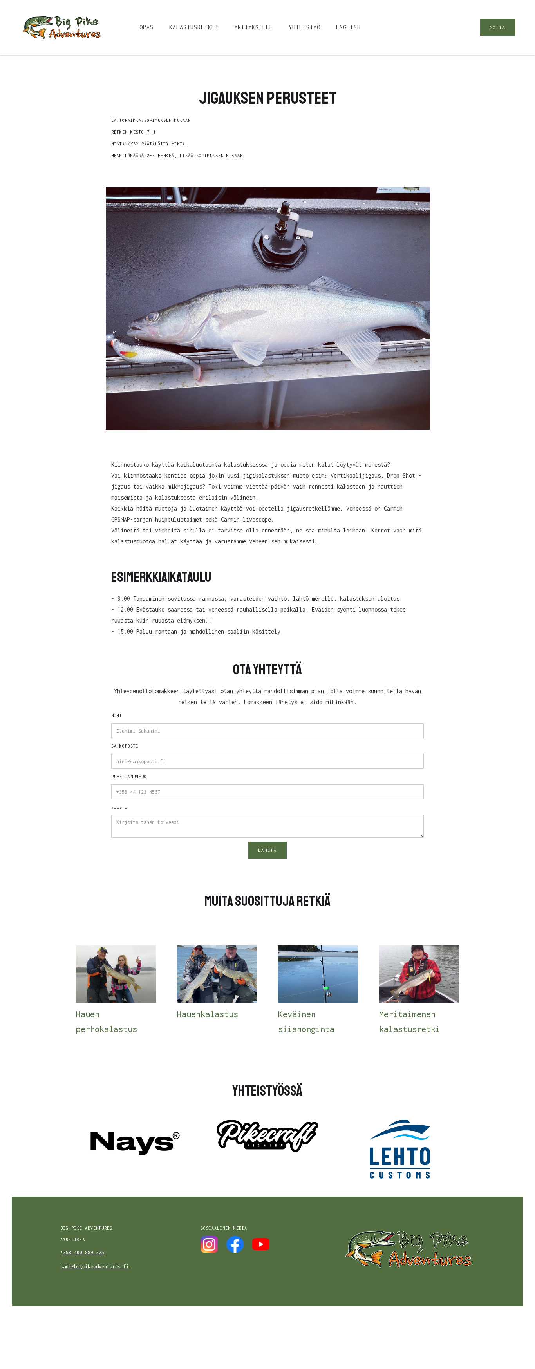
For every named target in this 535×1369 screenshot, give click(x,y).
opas (146, 27)
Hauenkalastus (207, 1014)
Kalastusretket (194, 27)
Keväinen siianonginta (306, 1021)
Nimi (116, 715)
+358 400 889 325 (82, 1252)
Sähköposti (125, 746)
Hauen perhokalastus (106, 1021)
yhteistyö (304, 27)
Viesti (119, 807)
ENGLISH (348, 27)
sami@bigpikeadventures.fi (94, 1266)
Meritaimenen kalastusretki (409, 1021)
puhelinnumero (129, 776)
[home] (61, 27)
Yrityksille (253, 27)
